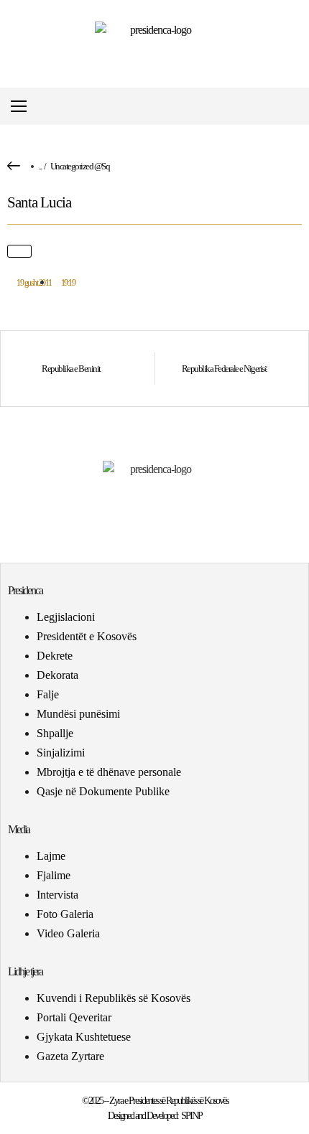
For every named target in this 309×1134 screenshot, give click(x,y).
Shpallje (55, 733)
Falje (48, 694)
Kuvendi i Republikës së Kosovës (113, 998)
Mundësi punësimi (78, 714)
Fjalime (53, 875)
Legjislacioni (66, 617)
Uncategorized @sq (80, 166)
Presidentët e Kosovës (87, 636)
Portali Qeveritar (74, 1017)
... (40, 166)
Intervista (57, 895)
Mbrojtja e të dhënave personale (109, 772)
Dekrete (55, 656)
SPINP (191, 1115)
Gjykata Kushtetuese (84, 1037)
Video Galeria (68, 933)
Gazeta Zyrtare (70, 1056)
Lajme (51, 856)
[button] (297, 106)
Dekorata (57, 675)
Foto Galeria (65, 914)
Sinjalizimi (61, 752)
